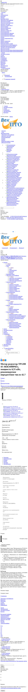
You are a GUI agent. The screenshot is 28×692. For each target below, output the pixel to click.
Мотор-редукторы (13, 322)
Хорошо (3, 690)
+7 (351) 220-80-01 (11, 219)
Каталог (8, 265)
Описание (5, 457)
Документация (7, 464)
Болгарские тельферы (6, 614)
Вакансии (3, 600)
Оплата (5, 461)
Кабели (11, 308)
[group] (14, 225)
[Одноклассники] (3, 360)
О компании (9, 336)
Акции (2, 607)
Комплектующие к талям (15, 314)
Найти (2, 666)
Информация (4, 605)
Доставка (5, 462)
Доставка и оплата (5, 610)
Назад (9, 263)
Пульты (11, 302)
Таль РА (3, 622)
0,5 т (2, 626)
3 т (1, 629)
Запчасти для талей (14, 284)
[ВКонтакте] (1, 360)
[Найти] (2, 7)
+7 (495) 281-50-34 (9, 217)
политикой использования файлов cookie (11, 688)
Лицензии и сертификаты (7, 598)
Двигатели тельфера (5, 618)
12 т (2, 636)
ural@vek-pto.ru (19, 219)
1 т (1, 627)
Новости (3, 603)
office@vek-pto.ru (19, 217)
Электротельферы (5, 615)
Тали (10, 269)
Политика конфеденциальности (8, 661)
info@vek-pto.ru (5, 89)
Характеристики (7, 458)
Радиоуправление (13, 295)
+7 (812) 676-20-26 (5, 68)
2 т (1, 628)
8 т (1, 633)
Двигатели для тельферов (15, 278)
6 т (1, 632)
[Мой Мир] (5, 360)
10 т (2, 635)
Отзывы (5, 460)
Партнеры (3, 601)
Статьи (2, 602)
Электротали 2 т (5, 616)
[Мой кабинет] (1, 249)
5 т (1, 631)
